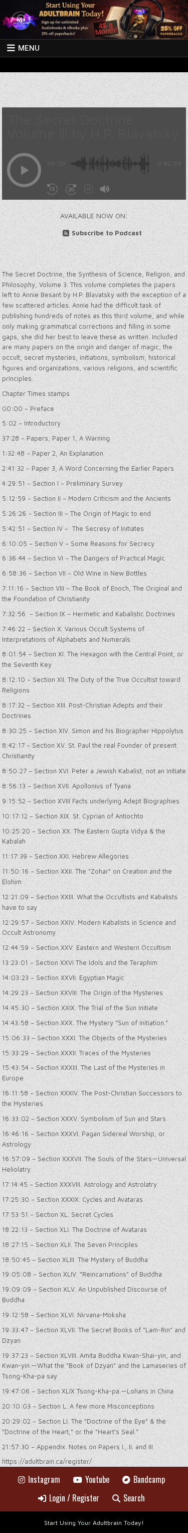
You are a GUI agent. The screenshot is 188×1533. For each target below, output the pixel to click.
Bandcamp (149, 1479)
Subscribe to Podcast (107, 233)
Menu (29, 48)
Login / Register (74, 1498)
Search (134, 1498)
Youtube (97, 1479)
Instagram (44, 1479)
